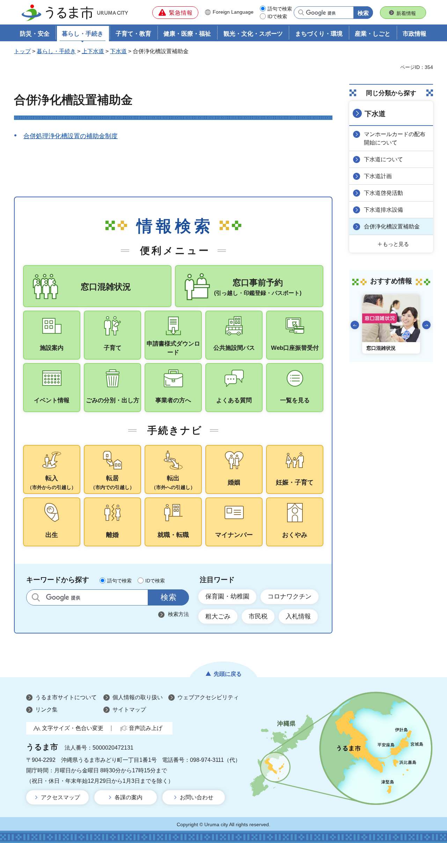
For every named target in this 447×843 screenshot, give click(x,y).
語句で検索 (280, 9)
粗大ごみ (217, 616)
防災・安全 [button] (35, 33)
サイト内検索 (35, 597)
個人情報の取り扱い (137, 697)
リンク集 (46, 710)
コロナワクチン (290, 596)
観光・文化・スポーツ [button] (253, 33)
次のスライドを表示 (426, 325)
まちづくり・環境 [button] (319, 33)
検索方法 (178, 614)
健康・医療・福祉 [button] (187, 33)
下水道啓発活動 (383, 193)
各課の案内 (128, 797)
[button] (175, 12)
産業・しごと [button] (372, 33)
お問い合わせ (196, 797)
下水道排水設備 (383, 210)
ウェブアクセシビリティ (208, 697)
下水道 (118, 51)
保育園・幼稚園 (227, 596)
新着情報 (406, 13)
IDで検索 (277, 16)
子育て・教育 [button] (133, 33)
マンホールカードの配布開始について (394, 138)
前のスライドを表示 (355, 325)
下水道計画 (378, 176)
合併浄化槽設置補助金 (392, 226)
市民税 (258, 616)
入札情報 (298, 616)
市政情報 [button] (414, 33)
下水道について (383, 159)
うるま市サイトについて (66, 697)
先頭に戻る (228, 674)
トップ (22, 51)
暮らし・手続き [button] (82, 33)
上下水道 (93, 51)
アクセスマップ (60, 797)
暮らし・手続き (56, 51)
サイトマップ (129, 710)
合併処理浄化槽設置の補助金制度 (70, 136)
